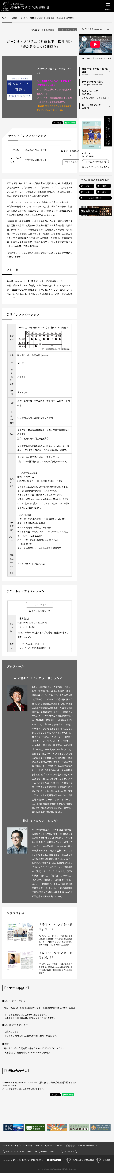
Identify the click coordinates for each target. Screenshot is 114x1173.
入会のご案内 (89, 98)
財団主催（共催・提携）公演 (96, 71)
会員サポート (104, 98)
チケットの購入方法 (41, 611)
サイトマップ (69, 1151)
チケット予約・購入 (92, 83)
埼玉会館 (106, 1160)
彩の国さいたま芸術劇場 (83, 1160)
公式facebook (95, 197)
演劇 (88, 185)
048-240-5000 (24, 481)
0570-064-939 (17, 1007)
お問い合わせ (10, 1151)
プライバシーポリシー (28, 1151)
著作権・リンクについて (50, 1151)
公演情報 (13, 18)
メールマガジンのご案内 (91, 106)
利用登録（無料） (37, 1035)
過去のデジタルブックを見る (94, 167)
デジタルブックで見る (94, 161)
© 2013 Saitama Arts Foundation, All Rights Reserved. (57, 1169)
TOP (4, 18)
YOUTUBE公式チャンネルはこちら (96, 58)
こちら (20, 564)
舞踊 (104, 185)
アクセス (61, 1048)
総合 (104, 191)
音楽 (88, 191)
